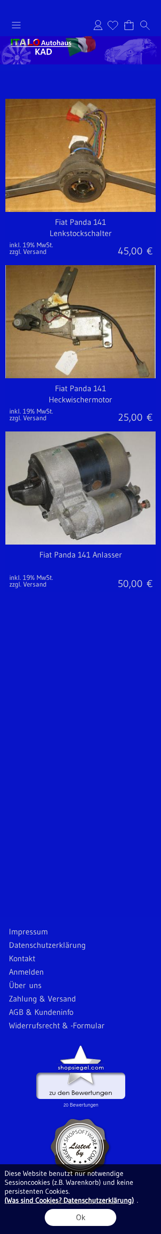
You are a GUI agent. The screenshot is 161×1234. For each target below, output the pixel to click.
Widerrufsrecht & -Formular (57, 1026)
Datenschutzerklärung (47, 945)
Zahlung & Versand (42, 999)
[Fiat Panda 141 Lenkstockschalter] (80, 235)
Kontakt (22, 959)
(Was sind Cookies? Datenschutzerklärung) (69, 1200)
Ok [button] (80, 1217)
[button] (16, 25)
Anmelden (98, 25)
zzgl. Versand (28, 251)
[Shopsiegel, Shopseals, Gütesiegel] (81, 1047)
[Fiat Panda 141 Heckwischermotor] (80, 402)
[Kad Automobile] (80, 39)
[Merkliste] (113, 25)
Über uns (25, 985)
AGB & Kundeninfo (41, 1012)
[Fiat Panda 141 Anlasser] (80, 568)
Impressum (28, 932)
